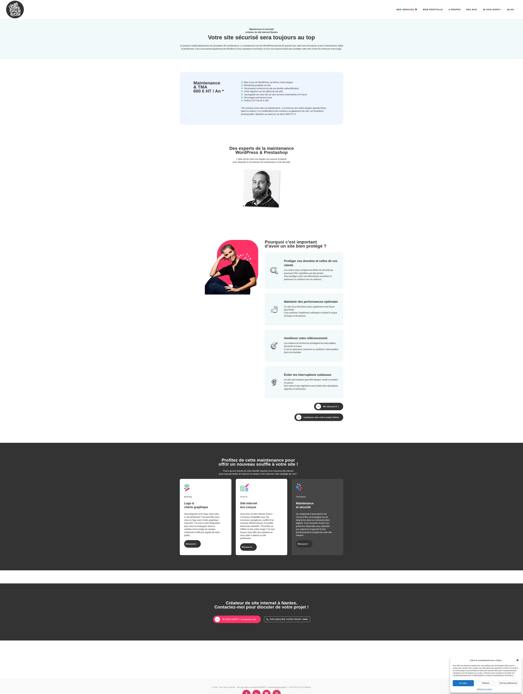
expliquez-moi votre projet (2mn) (321, 417)
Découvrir (191, 544)
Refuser (485, 683)
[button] (517, 660)
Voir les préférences (508, 683)
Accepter (463, 683)
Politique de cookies (484, 689)
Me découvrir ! (331, 406)
